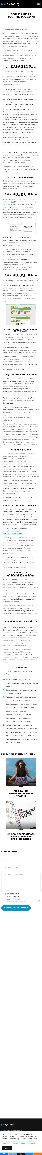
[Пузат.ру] (10, 4)
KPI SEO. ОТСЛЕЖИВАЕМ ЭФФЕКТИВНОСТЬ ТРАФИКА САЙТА (21, 836)
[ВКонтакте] (4, 1153)
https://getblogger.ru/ (11, 531)
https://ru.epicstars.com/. (14, 534)
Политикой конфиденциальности (22, 1143)
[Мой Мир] (29, 1153)
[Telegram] (12, 1153)
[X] (21, 1153)
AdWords (8, 204)
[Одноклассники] (38, 1153)
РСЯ (13, 202)
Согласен (7, 1148)
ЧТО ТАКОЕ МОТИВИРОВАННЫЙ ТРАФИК (21, 793)
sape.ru (26, 469)
